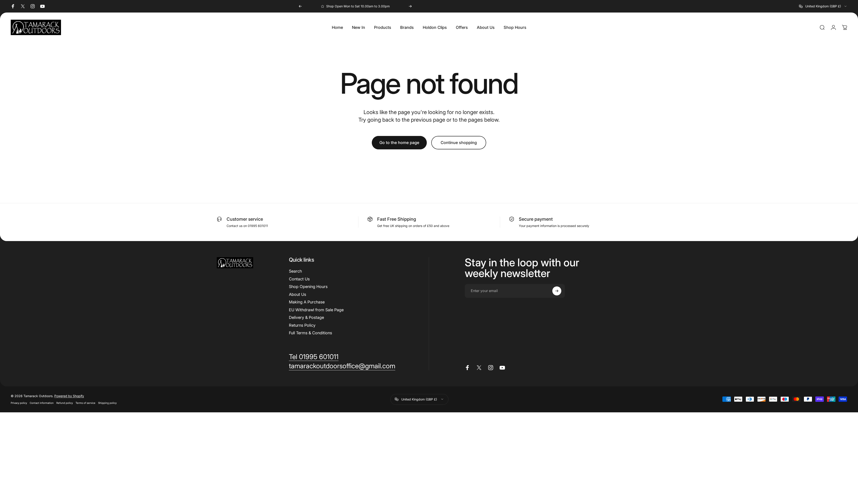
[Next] (410, 6)
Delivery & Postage (306, 317)
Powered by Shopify (69, 396)
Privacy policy (19, 403)
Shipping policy (107, 403)
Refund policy (64, 403)
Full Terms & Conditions (310, 332)
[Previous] (300, 6)
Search (295, 271)
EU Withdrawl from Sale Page (316, 309)
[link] (314, 357)
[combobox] (823, 6)
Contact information (42, 403)
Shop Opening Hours (308, 286)
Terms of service (85, 403)
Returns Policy (302, 325)
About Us (297, 294)
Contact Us (299, 279)
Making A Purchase (307, 302)
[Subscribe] (556, 290)
